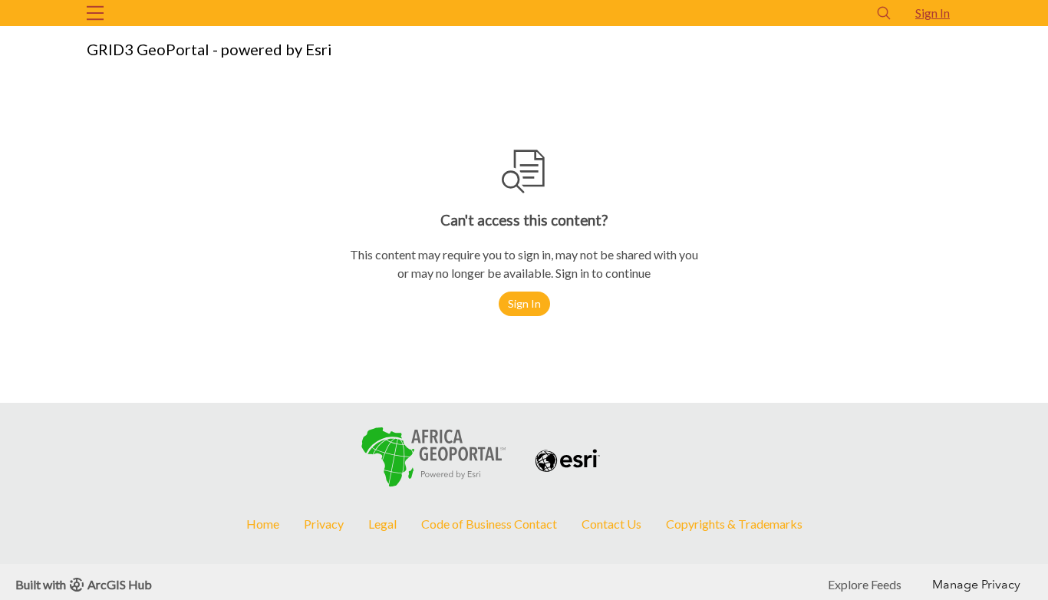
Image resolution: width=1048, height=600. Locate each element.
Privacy (324, 523)
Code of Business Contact (489, 523)
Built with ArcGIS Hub (83, 584)
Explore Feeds (864, 584)
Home (262, 523)
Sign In (932, 12)
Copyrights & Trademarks (734, 523)
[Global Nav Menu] (95, 13)
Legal (382, 523)
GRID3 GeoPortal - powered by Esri (209, 49)
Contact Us (611, 523)
